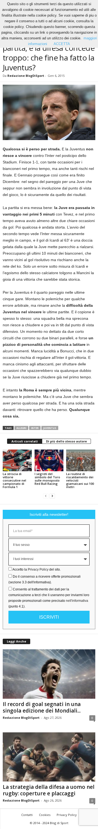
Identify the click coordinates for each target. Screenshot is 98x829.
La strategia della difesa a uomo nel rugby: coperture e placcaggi (48, 790)
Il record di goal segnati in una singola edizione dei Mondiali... (42, 707)
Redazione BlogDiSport (25, 76)
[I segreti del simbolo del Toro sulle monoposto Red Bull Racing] (49, 460)
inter (35, 428)
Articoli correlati (24, 441)
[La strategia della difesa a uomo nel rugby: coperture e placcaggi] (49, 756)
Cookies (44, 815)
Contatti (27, 815)
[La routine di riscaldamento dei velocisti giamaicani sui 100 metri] (80, 460)
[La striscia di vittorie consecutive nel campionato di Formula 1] (17, 460)
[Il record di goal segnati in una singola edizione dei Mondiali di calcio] (49, 673)
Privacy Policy (38, 569)
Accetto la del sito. (37, 569)
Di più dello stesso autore (66, 441)
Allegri (21, 428)
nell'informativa (77, 601)
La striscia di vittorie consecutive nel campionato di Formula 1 (14, 480)
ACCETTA (62, 44)
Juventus (49, 428)
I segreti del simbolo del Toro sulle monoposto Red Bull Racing (47, 479)
